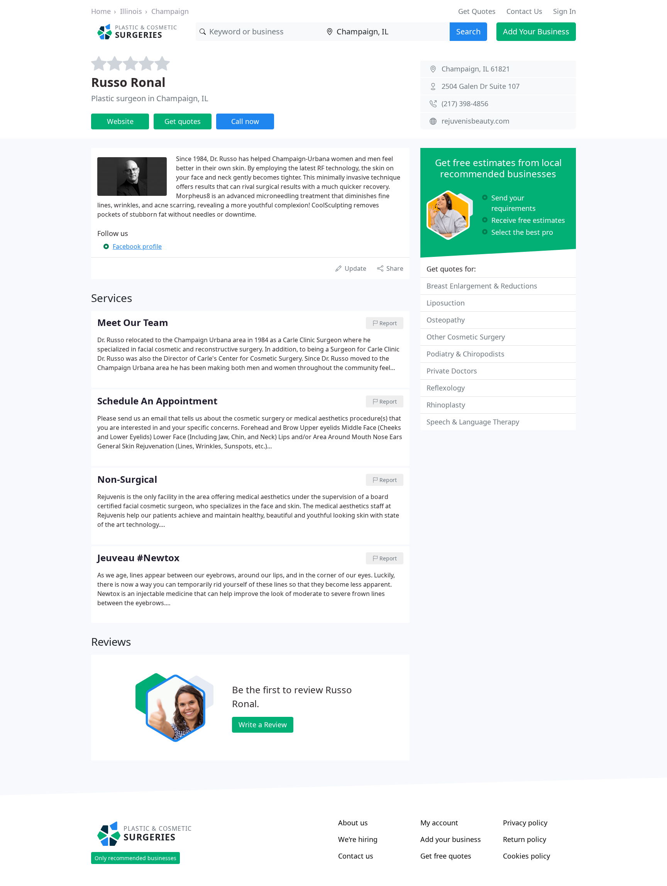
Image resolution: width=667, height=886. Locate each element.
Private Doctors (452, 370)
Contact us (355, 856)
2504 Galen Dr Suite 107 (481, 86)
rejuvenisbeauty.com (476, 121)
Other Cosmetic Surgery (466, 336)
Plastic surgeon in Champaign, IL (149, 98)
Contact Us (524, 11)
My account (439, 822)
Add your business (450, 839)
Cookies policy (526, 856)
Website (120, 121)
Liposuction (446, 302)
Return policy (524, 839)
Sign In (564, 11)
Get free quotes (445, 856)
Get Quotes (477, 11)
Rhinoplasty (446, 404)
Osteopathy (446, 319)
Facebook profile (137, 246)
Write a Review (263, 724)
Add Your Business (536, 31)
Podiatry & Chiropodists (465, 353)
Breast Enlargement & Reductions (482, 285)
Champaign (170, 11)
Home (101, 11)
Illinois (131, 11)
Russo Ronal (128, 82)
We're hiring (358, 839)
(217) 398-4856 (465, 103)
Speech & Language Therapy (473, 421)
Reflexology (446, 387)
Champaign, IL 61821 (476, 68)
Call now (245, 121)
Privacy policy (525, 822)
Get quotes (182, 121)
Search (468, 31)
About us (353, 822)
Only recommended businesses (135, 858)
